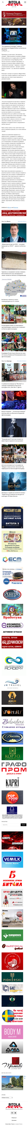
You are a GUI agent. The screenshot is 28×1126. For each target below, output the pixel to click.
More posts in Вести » (22, 221)
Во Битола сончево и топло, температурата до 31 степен (10, 300)
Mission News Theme (9, 1124)
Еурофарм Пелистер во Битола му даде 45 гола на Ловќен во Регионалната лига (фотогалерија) (14, 354)
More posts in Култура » (21, 360)
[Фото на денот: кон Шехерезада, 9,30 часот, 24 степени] (12, 1083)
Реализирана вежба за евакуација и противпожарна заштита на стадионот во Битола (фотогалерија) (13, 327)
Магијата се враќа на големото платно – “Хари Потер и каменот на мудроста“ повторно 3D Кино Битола (14, 494)
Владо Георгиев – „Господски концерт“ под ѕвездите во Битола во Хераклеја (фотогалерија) (13, 413)
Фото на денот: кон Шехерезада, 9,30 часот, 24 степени (25, 1077)
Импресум (14, 1117)
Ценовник (14, 1120)
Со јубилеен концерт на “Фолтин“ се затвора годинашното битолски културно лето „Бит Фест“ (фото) (13, 385)
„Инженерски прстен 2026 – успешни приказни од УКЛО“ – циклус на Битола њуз (13, 246)
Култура (16, 207)
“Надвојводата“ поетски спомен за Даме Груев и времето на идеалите (12, 440)
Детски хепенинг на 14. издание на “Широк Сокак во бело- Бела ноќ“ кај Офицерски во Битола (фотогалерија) (13, 466)
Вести (9, 207)
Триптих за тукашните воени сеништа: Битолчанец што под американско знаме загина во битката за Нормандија (14, 273)
